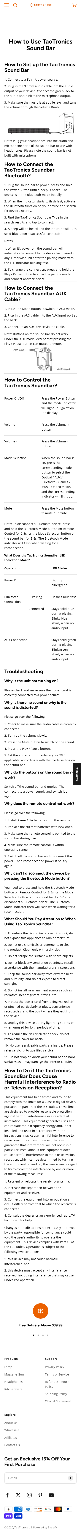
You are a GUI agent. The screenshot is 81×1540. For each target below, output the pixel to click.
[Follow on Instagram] (29, 1495)
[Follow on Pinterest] (40, 1495)
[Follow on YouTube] (51, 1495)
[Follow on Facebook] (7, 1495)
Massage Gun (14, 1374)
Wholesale (11, 1430)
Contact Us (12, 1445)
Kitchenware (13, 1389)
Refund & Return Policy (57, 1384)
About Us (10, 1423)
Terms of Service (57, 1374)
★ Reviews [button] (77, 774)
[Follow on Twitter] (18, 1495)
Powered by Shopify (45, 1527)
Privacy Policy (54, 1367)
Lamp (8, 1367)
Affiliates (10, 1438)
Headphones (13, 1382)
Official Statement (58, 1401)
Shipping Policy (56, 1394)
